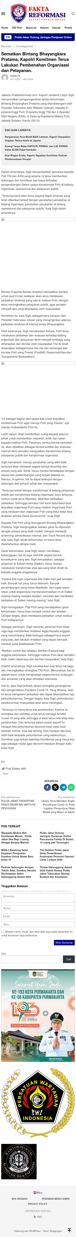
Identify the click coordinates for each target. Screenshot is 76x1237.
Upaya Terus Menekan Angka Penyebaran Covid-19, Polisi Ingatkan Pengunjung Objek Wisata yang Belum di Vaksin (58, 804)
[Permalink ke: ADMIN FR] (4, 77)
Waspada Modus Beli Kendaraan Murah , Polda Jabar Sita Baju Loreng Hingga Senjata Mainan (16, 837)
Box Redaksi (20, 1198)
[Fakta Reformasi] (38, 13)
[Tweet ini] (55, 787)
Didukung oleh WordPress (27, 1231)
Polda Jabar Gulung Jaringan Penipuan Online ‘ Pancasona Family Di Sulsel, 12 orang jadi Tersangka (57, 837)
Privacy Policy (37, 1203)
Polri (5, 773)
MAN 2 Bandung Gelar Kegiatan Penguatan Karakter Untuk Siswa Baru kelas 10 (17, 854)
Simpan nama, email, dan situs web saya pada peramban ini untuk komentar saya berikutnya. (37, 933)
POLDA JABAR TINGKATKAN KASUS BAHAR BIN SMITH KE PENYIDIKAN (18, 802)
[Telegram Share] (63, 787)
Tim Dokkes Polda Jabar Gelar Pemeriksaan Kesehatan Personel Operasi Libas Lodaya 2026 (57, 854)
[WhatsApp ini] (71, 787)
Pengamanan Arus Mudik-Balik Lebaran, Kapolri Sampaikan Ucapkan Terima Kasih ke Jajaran (37, 138)
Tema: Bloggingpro (52, 1231)
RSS (39, 1216)
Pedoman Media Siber (55, 1198)
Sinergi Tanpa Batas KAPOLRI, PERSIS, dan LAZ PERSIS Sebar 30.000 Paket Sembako (36, 147)
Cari (3, 953)
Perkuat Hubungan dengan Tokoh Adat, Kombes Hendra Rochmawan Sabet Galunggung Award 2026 (18, 871)
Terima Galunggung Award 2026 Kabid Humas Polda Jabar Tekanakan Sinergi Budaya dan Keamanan (56, 871)
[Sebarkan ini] (47, 787)
